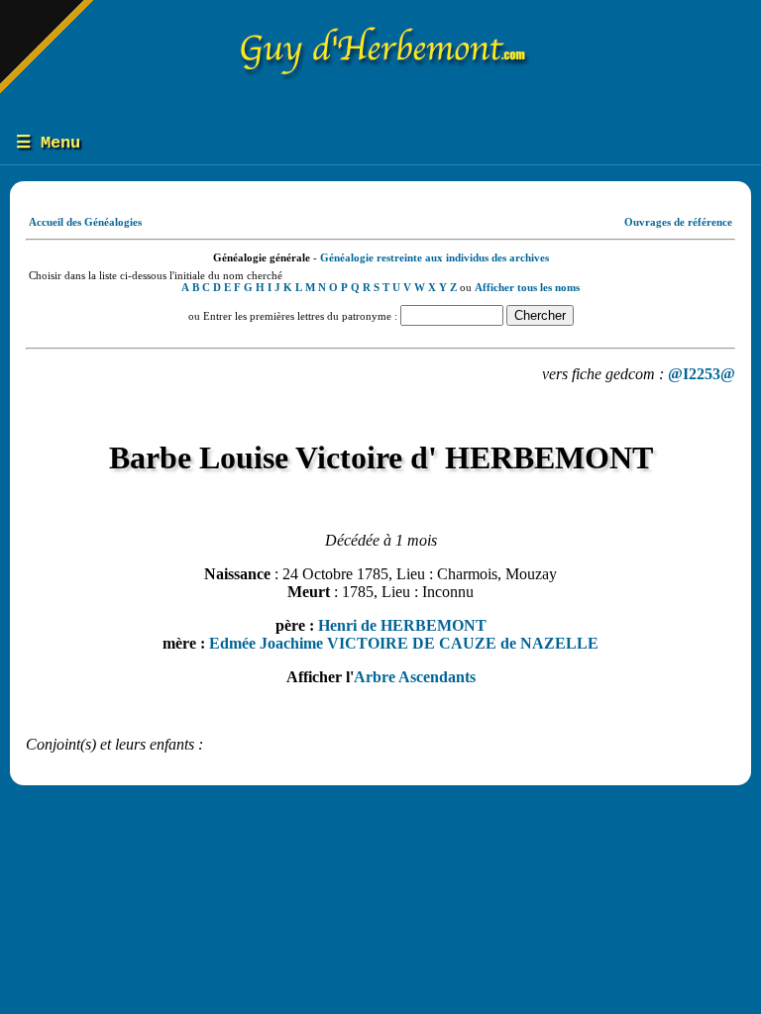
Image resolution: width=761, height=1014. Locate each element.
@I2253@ (701, 373)
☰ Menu (48, 143)
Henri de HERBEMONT (402, 625)
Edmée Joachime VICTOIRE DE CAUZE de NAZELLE (403, 643)
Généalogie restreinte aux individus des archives (434, 257)
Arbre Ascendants (415, 676)
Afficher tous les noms (527, 287)
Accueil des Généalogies (85, 222)
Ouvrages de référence (678, 222)
